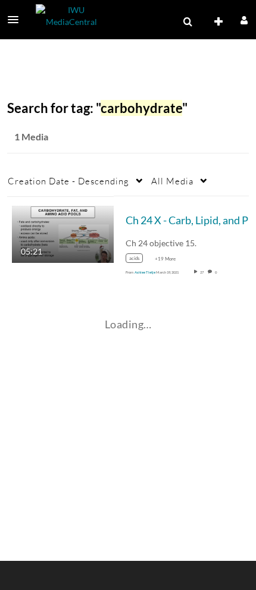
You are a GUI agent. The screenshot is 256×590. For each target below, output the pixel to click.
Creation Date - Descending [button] (68, 180)
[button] (16, 19)
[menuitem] (187, 22)
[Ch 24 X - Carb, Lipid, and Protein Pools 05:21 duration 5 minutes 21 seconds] (63, 233)
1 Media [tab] (31, 136)
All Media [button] (172, 180)
